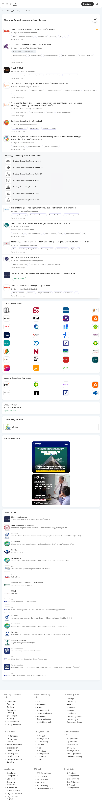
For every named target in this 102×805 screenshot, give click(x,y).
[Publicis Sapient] (95, 351)
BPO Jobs (38, 769)
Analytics (71, 707)
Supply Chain (72, 738)
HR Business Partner (12, 740)
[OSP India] (36, 335)
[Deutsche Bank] (66, 343)
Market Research (44, 722)
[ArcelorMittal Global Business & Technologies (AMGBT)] (6, 368)
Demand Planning (74, 756)
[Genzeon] (66, 335)
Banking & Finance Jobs (12, 695)
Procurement (72, 745)
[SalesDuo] (36, 368)
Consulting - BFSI (74, 716)
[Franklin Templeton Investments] (6, 310)
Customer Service (45, 788)
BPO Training (42, 785)
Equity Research (14, 724)
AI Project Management (73, 786)
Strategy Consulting (71, 700)
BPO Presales (42, 779)
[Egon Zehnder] (36, 310)
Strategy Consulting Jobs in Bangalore (28, 167)
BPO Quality (42, 776)
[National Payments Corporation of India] (6, 351)
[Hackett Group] (66, 327)
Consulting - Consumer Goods (74, 720)
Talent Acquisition (15, 745)
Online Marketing (44, 713)
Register (87, 4)
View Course (19, 279)
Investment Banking (12, 717)
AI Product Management (73, 774)
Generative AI (73, 779)
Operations (72, 741)
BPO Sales (41, 782)
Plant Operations (74, 753)
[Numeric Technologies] (36, 351)
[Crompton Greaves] (66, 310)
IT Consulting (42, 741)
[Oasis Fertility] (95, 335)
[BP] (36, 384)
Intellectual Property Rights (13, 789)
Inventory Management (73, 749)
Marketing (41, 704)
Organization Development (13, 749)
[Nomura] (66, 359)
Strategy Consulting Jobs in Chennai (27, 187)
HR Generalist (12, 736)
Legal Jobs (9, 769)
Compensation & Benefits (14, 760)
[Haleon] (6, 318)
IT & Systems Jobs (42, 732)
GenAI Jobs (69, 769)
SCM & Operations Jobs (72, 733)
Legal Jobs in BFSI (14, 793)
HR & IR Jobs (9, 732)
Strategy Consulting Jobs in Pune (26, 193)
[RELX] (6, 359)
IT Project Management (43, 737)
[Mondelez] (66, 318)
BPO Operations (44, 773)
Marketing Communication (44, 717)
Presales (40, 745)
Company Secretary (11, 783)
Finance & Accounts (11, 702)
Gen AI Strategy (73, 782)
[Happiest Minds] (95, 327)
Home (4, 11)
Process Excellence (71, 712)
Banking (10, 707)
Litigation (11, 779)
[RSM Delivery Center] (6, 335)
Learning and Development (13, 754)
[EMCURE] (6, 327)
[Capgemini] (95, 393)
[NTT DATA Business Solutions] (36, 343)
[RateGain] (66, 384)
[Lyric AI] (95, 359)
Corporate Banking (11, 711)
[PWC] (6, 384)
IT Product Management (43, 752)
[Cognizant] (36, 327)
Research (71, 704)
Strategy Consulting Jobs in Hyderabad (28, 180)
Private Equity (13, 721)
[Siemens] (6, 343)
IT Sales (40, 748)
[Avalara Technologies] (95, 318)
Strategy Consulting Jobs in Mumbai (27, 161)
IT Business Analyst (41, 758)
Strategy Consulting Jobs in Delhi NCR (27, 174)
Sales (39, 701)
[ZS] (95, 310)
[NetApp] (36, 393)
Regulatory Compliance (12, 774)
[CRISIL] (36, 318)
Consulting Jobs (71, 694)
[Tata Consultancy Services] (36, 359)
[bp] (95, 343)
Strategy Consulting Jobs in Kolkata (26, 200)
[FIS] (66, 368)
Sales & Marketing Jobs (42, 695)
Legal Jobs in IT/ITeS (12, 797)
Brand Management (43, 708)
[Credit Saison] (66, 351)
